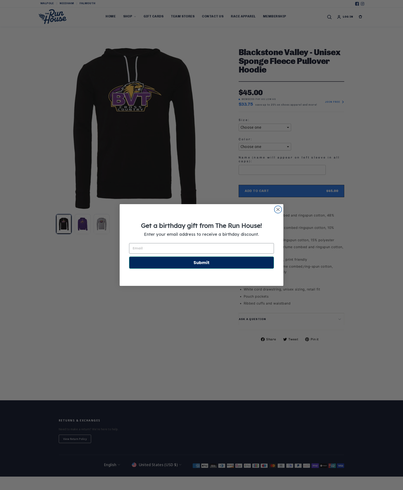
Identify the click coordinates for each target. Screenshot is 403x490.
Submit (201, 263)
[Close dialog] (278, 209)
